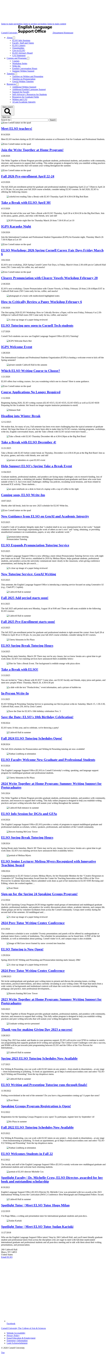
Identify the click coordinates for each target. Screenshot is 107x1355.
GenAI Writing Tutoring (23, 81)
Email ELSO (7, 1257)
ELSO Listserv (18, 45)
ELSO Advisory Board (22, 53)
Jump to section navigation (35, 24)
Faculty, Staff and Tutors (23, 43)
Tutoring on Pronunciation (23, 79)
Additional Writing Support (24, 87)
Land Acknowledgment (17, 1343)
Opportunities (18, 48)
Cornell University (9, 33)
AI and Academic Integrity (24, 102)
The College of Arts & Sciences (32, 1328)
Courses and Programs (17, 58)
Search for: (6, 120)
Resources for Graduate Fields (25, 97)
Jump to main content (56, 24)
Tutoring (11, 73)
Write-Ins (16, 66)
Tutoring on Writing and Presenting (27, 76)
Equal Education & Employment (21, 1338)
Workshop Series (19, 63)
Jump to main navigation (12, 24)
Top (3, 1352)
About (10, 37)
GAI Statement (18, 55)
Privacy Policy (13, 1335)
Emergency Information (17, 1340)
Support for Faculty (20, 92)
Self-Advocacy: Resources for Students (29, 94)
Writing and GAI (19, 99)
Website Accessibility (16, 1333)
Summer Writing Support (23, 71)
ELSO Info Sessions (21, 40)
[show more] (14, 37)
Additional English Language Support (29, 89)
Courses (15, 61)
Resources (11, 84)
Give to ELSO (18, 50)
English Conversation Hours (24, 68)
